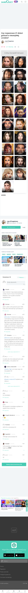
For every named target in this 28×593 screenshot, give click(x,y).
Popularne (8, 592)
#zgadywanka (20, 254)
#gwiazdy (9, 254)
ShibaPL (7, 289)
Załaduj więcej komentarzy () (14, 464)
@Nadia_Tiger (8, 369)
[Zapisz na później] (18, 47)
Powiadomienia (19, 592)
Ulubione (15, 47)
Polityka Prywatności (5, 574)
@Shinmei (7, 338)
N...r (6, 356)
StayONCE (7, 434)
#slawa (13, 254)
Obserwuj (10, 47)
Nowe (3, 592)
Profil (24, 227)
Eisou (6, 402)
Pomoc (2, 566)
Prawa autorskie (4, 572)
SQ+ (16, 1)
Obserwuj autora (12, 227)
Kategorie (14, 592)
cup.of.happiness (9, 41)
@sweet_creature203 (10, 379)
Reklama (6, 561)
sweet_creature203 (11, 366)
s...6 (6, 455)
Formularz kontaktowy (5, 577)
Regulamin (3, 569)
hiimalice (9, 335)
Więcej (25, 592)
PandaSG (7, 424)
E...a (6, 391)
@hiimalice (7, 317)
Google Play (10, 555)
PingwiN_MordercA (10, 415)
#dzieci (3, 254)
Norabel (7, 443)
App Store (20, 555)
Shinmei (7, 304)
